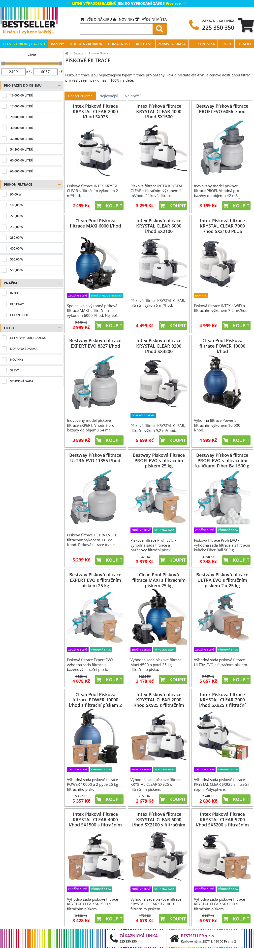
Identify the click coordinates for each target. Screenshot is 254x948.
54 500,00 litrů (21, 149)
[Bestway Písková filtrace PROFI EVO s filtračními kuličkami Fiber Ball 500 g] (222, 497)
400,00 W (16, 248)
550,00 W (16, 270)
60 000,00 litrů (21, 160)
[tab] (246, 24)
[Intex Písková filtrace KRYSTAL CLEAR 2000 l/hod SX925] (95, 148)
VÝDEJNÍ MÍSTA (154, 19)
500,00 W (16, 259)
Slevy (14, 370)
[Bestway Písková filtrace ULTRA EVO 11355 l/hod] (95, 497)
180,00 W (16, 205)
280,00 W (16, 237)
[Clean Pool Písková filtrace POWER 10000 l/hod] (222, 382)
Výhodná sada (21, 381)
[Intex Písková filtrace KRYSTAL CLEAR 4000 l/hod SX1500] (159, 148)
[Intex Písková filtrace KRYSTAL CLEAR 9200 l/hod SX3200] (159, 382)
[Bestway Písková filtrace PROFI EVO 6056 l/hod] (222, 148)
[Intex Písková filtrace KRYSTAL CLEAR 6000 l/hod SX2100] (159, 262)
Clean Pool (19, 315)
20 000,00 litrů (21, 117)
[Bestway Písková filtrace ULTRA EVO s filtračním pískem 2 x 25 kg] (222, 616)
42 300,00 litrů (21, 139)
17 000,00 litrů (21, 106)
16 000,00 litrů (21, 95)
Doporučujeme (80, 96)
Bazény (78, 53)
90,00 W (15, 194)
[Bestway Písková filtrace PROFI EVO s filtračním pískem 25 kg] (159, 497)
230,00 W (16, 227)
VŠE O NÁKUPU (99, 19)
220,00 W (16, 216)
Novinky (126, 19)
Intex (14, 293)
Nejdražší (133, 96)
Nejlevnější (108, 96)
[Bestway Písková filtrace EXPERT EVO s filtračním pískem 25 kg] (95, 616)
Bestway (17, 304)
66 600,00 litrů (21, 171)
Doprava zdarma (23, 349)
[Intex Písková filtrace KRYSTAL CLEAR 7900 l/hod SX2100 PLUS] (222, 262)
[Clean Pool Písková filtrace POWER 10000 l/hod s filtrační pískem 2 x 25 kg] (95, 736)
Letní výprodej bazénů (28, 338)
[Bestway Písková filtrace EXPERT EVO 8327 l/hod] (95, 382)
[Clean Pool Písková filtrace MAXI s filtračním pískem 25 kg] (159, 616)
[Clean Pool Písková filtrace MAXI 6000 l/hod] (95, 262)
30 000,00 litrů (21, 128)
